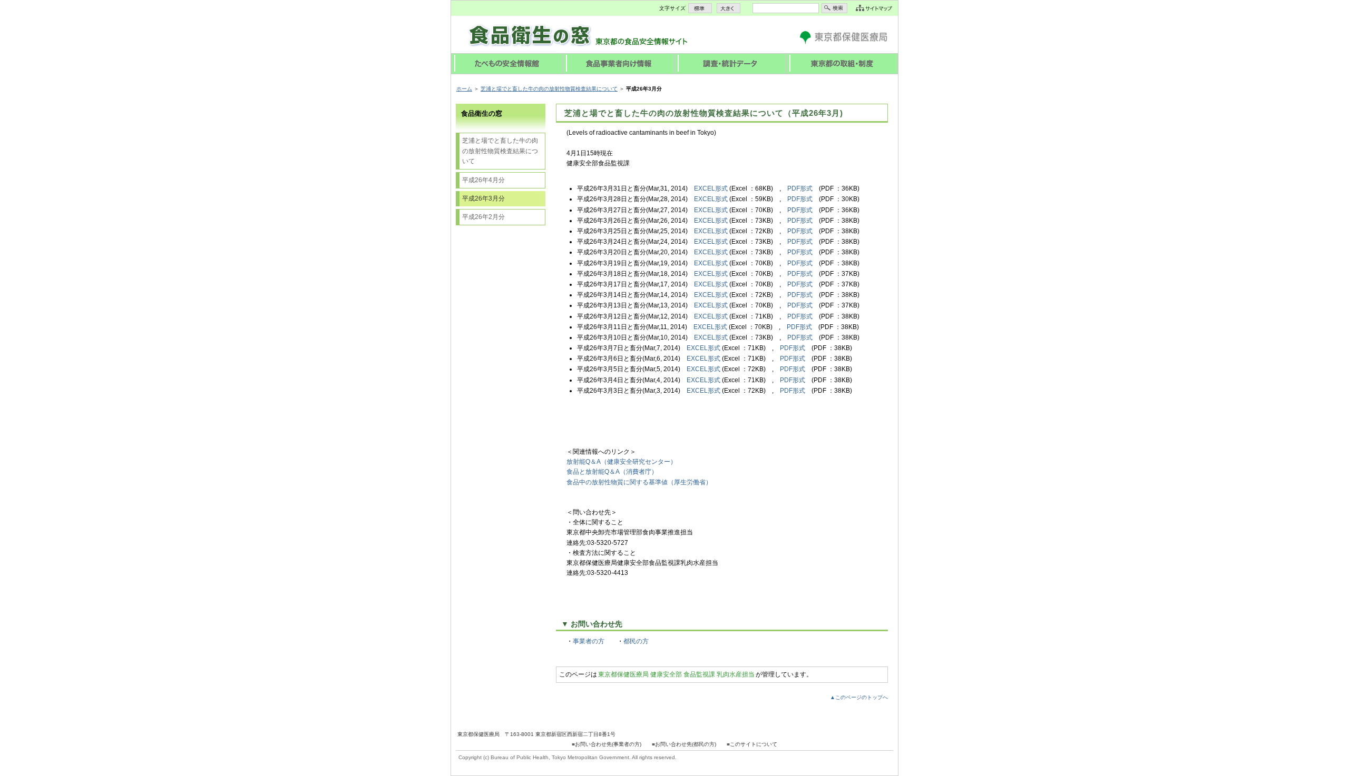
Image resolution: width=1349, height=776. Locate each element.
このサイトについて (753, 744)
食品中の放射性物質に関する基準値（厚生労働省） (639, 482)
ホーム (464, 89)
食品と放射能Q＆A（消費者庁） (612, 471)
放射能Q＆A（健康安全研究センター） (621, 461)
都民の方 (636, 641)
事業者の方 (588, 641)
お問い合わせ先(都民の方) (685, 744)
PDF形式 (800, 188)
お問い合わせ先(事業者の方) (608, 744)
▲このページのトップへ (859, 697)
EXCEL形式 (711, 188)
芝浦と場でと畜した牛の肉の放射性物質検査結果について (549, 89)
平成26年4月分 (483, 180)
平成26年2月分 (483, 217)
